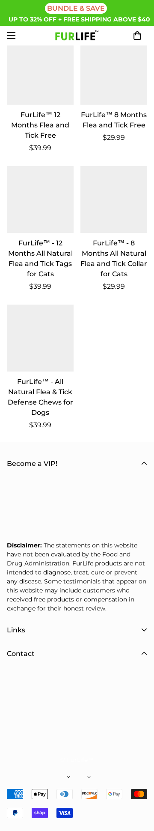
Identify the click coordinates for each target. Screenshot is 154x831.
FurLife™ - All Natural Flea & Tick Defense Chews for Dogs (40, 397)
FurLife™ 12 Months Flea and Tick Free (40, 125)
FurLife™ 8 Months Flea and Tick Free (114, 120)
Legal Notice (28, 666)
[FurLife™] (77, 35)
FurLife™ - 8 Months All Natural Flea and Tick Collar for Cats (113, 258)
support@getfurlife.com (70, 705)
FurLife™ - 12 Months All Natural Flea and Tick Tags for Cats (40, 258)
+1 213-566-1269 (58, 725)
